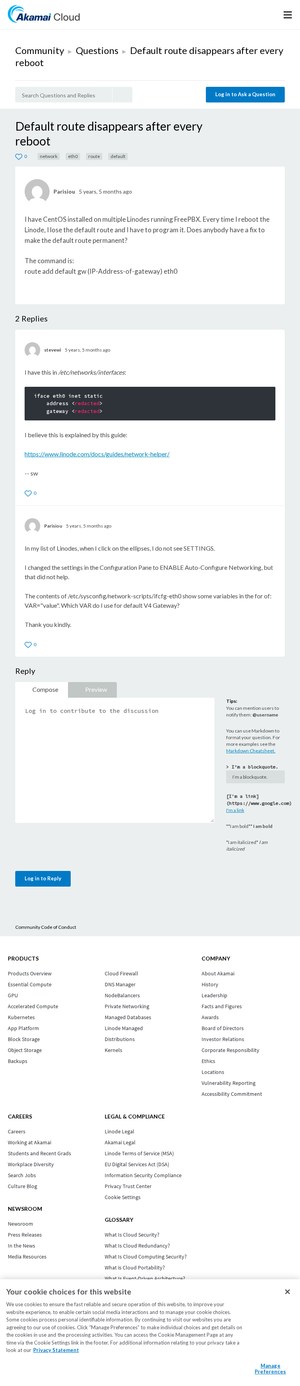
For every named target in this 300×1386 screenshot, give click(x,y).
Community (39, 50)
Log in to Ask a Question (245, 94)
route (94, 156)
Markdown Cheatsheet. (250, 751)
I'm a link (235, 810)
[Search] (122, 94)
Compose (45, 689)
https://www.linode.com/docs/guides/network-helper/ (97, 454)
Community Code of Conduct (45, 927)
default (118, 156)
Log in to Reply (43, 878)
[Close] (287, 1291)
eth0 (73, 156)
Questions (97, 50)
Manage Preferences (270, 1369)
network (48, 156)
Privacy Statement (56, 1350)
